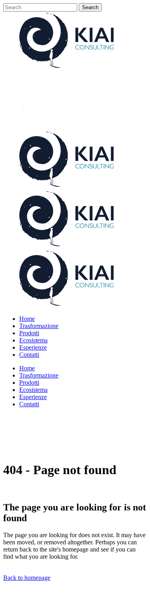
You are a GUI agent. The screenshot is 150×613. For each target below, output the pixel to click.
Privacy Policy (47, 606)
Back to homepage (26, 577)
